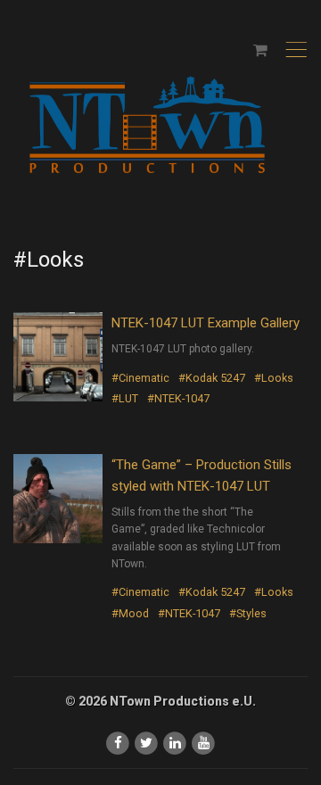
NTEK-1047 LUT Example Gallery (205, 323)
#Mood (130, 613)
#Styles (248, 613)
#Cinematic (140, 377)
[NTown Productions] (147, 126)
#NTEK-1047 (178, 398)
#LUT (124, 398)
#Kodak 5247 (211, 377)
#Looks (273, 377)
